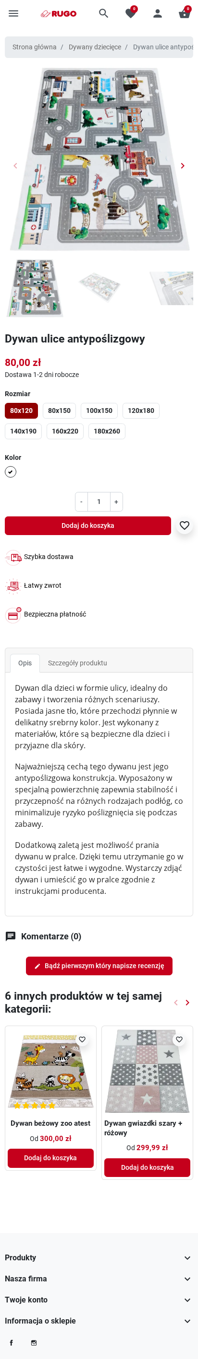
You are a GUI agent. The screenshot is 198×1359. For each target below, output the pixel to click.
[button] (103, 13)
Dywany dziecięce (95, 47)
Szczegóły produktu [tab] (77, 663)
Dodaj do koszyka (88, 525)
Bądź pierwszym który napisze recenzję (99, 966)
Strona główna (34, 47)
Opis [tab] (25, 663)
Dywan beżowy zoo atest (50, 1123)
